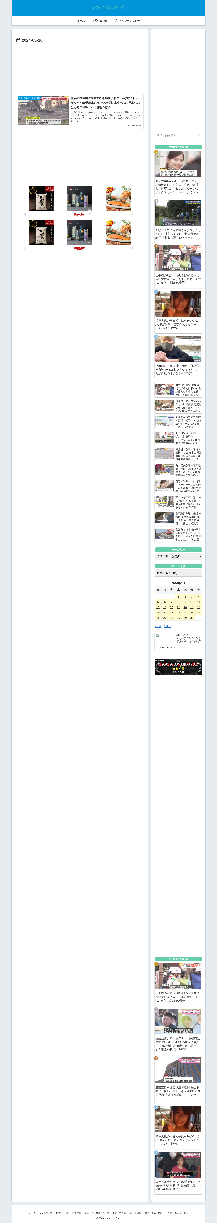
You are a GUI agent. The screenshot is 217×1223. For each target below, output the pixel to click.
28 (171, 617)
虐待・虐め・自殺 (154, 1213)
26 (158, 617)
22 (178, 612)
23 (185, 612)
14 (171, 607)
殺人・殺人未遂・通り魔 (97, 1213)
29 (178, 617)
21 (171, 612)
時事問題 (76, 1213)
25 (198, 612)
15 (178, 607)
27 (164, 617)
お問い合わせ (62, 1213)
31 (191, 617)
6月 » (167, 626)
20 (164, 612)
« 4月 (158, 626)
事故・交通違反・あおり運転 (126, 1213)
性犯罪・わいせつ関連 (177, 1213)
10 (191, 601)
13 (164, 607)
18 (198, 607)
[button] (199, 135)
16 (185, 607)
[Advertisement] (79, 68)
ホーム (32, 1213)
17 (191, 607)
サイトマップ (45, 1213)
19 (158, 612)
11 (198, 601)
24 (191, 612)
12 (158, 607)
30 (185, 617)
